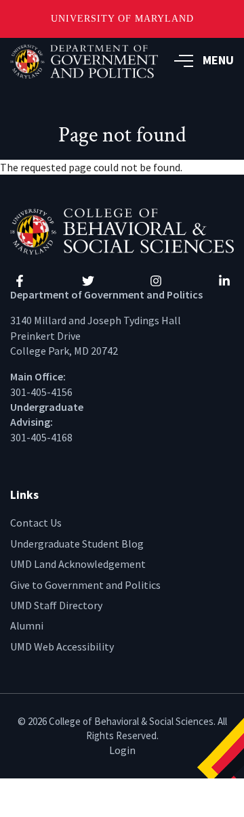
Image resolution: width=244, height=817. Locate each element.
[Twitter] (88, 281)
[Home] (122, 230)
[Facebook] (19, 281)
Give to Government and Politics (85, 585)
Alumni (26, 625)
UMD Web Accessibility (62, 646)
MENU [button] (218, 60)
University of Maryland (122, 19)
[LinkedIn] (224, 281)
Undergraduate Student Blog (77, 543)
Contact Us (36, 522)
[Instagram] (155, 281)
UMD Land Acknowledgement (78, 564)
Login (122, 750)
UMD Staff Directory (56, 605)
